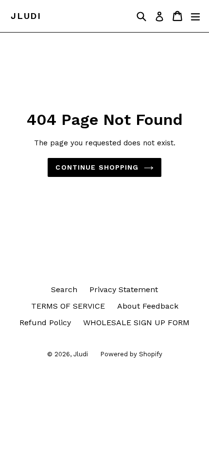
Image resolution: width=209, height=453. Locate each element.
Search (64, 289)
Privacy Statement (123, 289)
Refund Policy (45, 322)
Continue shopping (97, 167)
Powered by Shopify (131, 354)
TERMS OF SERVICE (68, 306)
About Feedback (147, 306)
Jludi (26, 16)
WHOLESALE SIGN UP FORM (136, 322)
